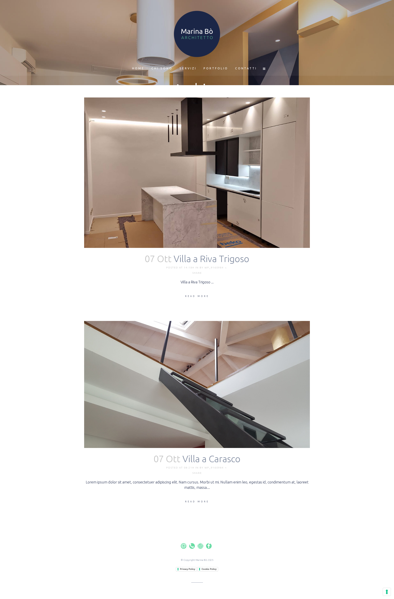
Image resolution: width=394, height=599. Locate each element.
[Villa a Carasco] (197, 384)
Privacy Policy (187, 569)
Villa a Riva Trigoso (211, 258)
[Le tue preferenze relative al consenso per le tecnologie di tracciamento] (387, 592)
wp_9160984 (214, 267)
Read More (197, 296)
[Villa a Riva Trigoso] (197, 172)
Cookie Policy (209, 569)
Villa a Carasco (211, 459)
